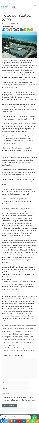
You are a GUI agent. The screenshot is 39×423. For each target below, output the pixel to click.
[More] (31, 29)
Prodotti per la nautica (23, 331)
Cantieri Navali (7, 328)
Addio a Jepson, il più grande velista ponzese (19, 350)
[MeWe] (21, 29)
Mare (31, 328)
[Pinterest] (17, 29)
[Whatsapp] (28, 29)
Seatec (9, 334)
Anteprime (20, 326)
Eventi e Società (18, 328)
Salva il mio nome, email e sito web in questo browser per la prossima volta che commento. (19, 399)
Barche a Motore (30, 326)
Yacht (15, 345)
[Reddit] (10, 29)
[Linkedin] (14, 29)
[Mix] (24, 29)
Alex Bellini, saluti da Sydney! (14, 348)
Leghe (27, 328)
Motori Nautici (6, 331)
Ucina (27, 334)
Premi (18, 342)
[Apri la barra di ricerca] (28, 5)
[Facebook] (3, 29)
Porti (13, 331)
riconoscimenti (26, 342)
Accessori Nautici (10, 326)
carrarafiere (6, 339)
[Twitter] (7, 29)
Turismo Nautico (18, 334)
